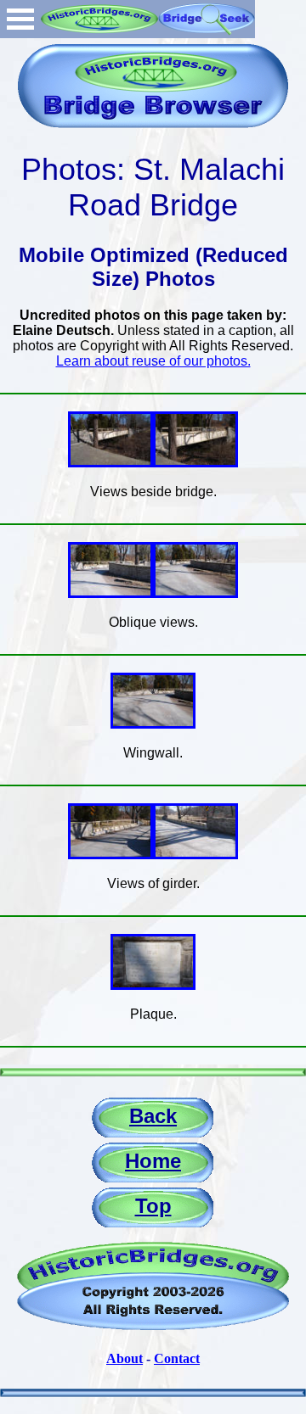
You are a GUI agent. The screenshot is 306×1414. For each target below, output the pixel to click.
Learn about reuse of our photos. (153, 361)
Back (153, 1115)
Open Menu (20, 19)
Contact (177, 1358)
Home (153, 1160)
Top (153, 1205)
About (124, 1358)
